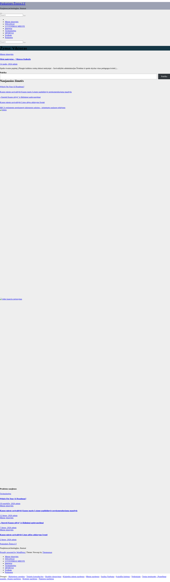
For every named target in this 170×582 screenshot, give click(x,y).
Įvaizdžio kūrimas (123, 577)
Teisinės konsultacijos (34, 577)
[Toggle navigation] (1, 13)
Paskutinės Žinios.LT (13, 3)
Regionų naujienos (30, 579)
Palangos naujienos (46, 579)
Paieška (3, 73)
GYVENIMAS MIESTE (15, 26)
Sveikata (8, 35)
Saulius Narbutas (107, 577)
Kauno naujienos (14, 579)
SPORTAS (9, 33)
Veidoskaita (136, 577)
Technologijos (10, 31)
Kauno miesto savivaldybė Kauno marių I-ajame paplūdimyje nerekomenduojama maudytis (36, 92)
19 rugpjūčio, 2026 (7, 504)
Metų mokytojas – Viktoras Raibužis (15, 59)
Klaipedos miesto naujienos (73, 577)
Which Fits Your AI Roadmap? (12, 87)
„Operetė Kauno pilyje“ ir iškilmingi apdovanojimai (20, 97)
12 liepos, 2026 (6, 515)
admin (15, 64)
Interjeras (8, 28)
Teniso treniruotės (149, 577)
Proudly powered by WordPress (13, 552)
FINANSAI (9, 24)
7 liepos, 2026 (6, 528)
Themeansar (47, 552)
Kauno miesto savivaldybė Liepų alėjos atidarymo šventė (22, 102)
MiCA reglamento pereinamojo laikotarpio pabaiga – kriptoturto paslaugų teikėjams (32, 108)
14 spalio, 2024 (6, 64)
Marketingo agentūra (16, 577)
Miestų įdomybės (11, 22)
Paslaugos (9, 37)
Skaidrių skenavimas (53, 577)
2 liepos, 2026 (6, 540)
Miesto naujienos (92, 577)
